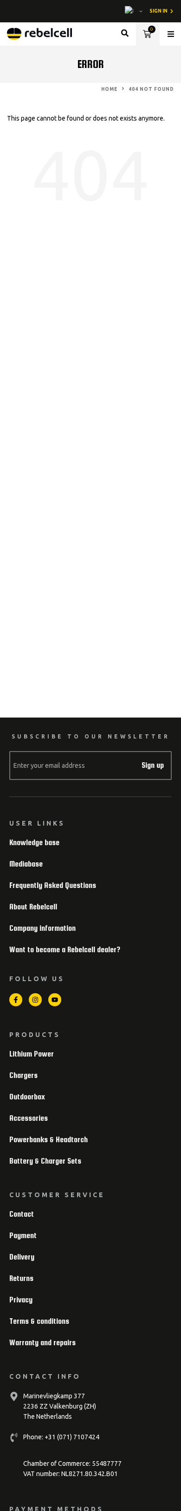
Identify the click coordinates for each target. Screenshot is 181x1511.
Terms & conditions (39, 1321)
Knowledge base (34, 842)
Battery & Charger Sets (45, 1161)
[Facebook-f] (15, 999)
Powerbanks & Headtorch (48, 1139)
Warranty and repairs (42, 1342)
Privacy (20, 1299)
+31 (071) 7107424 (71, 1437)
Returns (21, 1278)
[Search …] (125, 34)
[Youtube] (54, 999)
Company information (42, 928)
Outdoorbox (27, 1096)
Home (109, 89)
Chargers (23, 1075)
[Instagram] (35, 999)
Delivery (21, 1257)
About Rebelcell (33, 906)
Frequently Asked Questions (52, 885)
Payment (23, 1235)
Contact (21, 1214)
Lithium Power (31, 1054)
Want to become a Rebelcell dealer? (64, 949)
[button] (170, 34)
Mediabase (26, 864)
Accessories (28, 1118)
